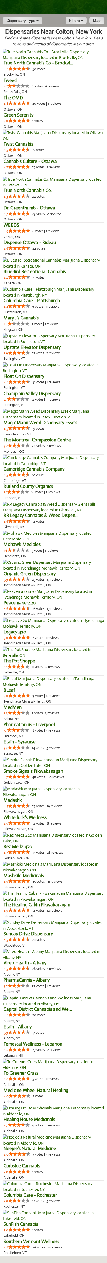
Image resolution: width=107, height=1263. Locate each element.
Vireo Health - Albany (25, 963)
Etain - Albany (18, 1027)
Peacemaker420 (20, 603)
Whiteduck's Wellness (25, 817)
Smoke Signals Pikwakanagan (33, 771)
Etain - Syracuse (20, 742)
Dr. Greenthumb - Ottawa (29, 208)
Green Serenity (18, 115)
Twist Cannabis (18, 144)
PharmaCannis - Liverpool (29, 724)
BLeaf (9, 690)
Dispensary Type (21, 20)
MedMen (13, 707)
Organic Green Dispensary (30, 574)
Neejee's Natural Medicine (30, 1148)
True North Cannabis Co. (28, 190)
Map (97, 20)
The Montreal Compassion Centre (37, 440)
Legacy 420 (15, 632)
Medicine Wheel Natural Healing (36, 1090)
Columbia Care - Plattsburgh (32, 301)
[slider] (19, 68)
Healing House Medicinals (29, 1119)
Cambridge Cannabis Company (34, 469)
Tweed (10, 80)
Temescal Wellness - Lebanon (33, 1044)
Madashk (13, 800)
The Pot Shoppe (19, 661)
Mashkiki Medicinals (24, 876)
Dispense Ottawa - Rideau (30, 242)
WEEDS (11, 225)
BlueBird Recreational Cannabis (35, 271)
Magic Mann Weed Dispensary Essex (40, 423)
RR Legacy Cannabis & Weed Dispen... (41, 515)
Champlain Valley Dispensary (32, 394)
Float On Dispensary (24, 376)
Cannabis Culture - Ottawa (30, 161)
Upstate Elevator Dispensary (32, 347)
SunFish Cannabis (21, 1224)
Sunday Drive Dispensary (28, 934)
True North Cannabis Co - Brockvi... (38, 63)
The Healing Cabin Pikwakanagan (37, 905)
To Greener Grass (21, 1073)
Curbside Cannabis (22, 1166)
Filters (75, 20)
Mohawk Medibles (22, 544)
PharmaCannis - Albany (27, 980)
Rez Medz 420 (18, 846)
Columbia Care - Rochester (30, 1195)
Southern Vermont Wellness (31, 1241)
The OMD (13, 98)
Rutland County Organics (28, 486)
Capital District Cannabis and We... (38, 1009)
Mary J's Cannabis (21, 318)
